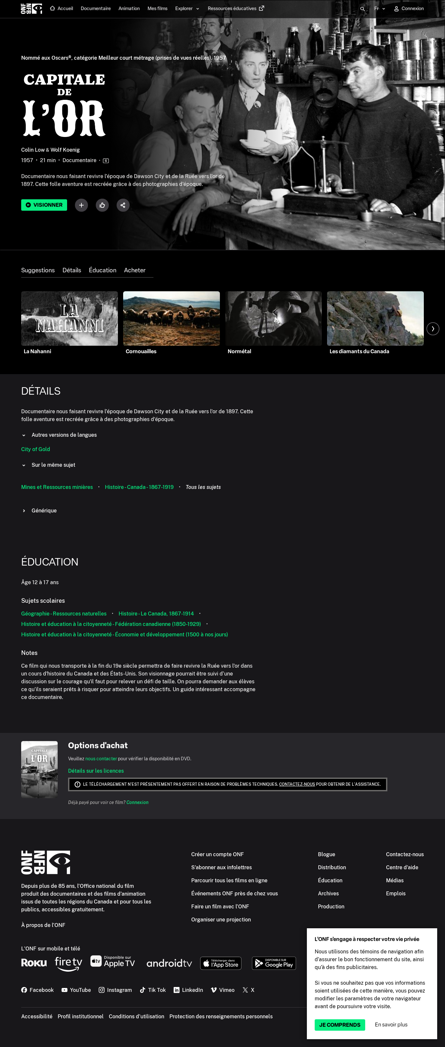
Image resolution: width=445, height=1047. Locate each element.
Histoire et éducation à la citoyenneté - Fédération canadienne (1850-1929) (111, 624)
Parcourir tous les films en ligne (229, 880)
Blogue (326, 854)
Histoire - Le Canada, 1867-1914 (156, 614)
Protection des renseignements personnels (221, 1016)
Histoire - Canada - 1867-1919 (139, 487)
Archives (328, 893)
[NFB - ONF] (31, 9)
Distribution (332, 867)
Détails (72, 270)
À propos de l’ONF (43, 925)
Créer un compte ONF (217, 854)
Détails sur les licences (96, 771)
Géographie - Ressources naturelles (64, 614)
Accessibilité (36, 1016)
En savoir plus (391, 1025)
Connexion (137, 802)
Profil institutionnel (81, 1016)
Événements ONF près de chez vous (234, 893)
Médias (395, 880)
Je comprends (340, 1025)
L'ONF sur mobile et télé (50, 949)
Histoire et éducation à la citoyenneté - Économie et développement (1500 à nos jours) (124, 634)
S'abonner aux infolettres (221, 867)
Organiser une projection (221, 920)
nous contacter (101, 758)
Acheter (135, 270)
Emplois (396, 893)
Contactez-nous (297, 784)
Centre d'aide (402, 867)
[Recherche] (362, 9)
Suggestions (38, 270)
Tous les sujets (203, 487)
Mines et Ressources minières (57, 487)
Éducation (102, 270)
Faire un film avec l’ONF (220, 906)
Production (331, 906)
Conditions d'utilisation (136, 1016)
